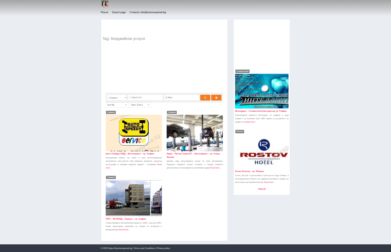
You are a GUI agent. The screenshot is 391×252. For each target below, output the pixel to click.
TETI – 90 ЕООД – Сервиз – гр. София (126, 219)
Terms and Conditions (144, 248)
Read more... (215, 168)
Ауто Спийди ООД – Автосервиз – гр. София (130, 153)
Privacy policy (163, 248)
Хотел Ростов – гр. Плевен (249, 171)
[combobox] (117, 105)
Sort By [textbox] (110, 105)
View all (261, 188)
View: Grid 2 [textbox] (137, 105)
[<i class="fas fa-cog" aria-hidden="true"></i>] (216, 98)
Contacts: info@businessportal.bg (148, 12)
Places (104, 12)
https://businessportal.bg (120, 248)
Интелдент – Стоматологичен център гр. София (261, 111)
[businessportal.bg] (105, 7)
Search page (119, 12)
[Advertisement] (158, 28)
